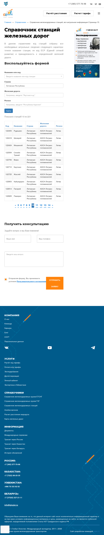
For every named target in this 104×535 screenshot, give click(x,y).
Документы (9, 430)
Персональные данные (14, 341)
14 (49, 205)
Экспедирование (11, 371)
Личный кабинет (11, 380)
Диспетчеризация (11, 376)
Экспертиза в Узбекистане (15, 385)
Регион (7, 100)
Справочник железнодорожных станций (20, 405)
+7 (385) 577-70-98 (77, 3)
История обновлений (13, 452)
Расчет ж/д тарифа (12, 362)
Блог (6, 332)
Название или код (12, 72)
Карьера (7, 328)
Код (7, 126)
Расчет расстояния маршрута (16, 414)
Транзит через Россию (13, 439)
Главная (7, 22)
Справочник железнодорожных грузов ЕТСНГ (23, 396)
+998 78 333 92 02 (12, 486)
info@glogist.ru (11, 505)
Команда (8, 323)
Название (18, 126)
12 (41, 205)
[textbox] (33, 76)
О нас (6, 319)
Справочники (20, 22)
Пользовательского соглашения (31, 281)
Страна (7, 81)
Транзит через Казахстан (14, 444)
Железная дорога (12, 91)
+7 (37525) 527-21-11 (13, 497)
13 (45, 205)
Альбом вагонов (11, 410)
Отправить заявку (54, 283)
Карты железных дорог (13, 418)
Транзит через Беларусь (14, 448)
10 (33, 205)
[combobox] (33, 76)
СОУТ (6, 337)
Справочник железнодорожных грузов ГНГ (22, 401)
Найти (8, 110)
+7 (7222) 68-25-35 (12, 475)
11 (37, 205)
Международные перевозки (15, 435)
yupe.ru (96, 531)
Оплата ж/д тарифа (12, 367)
